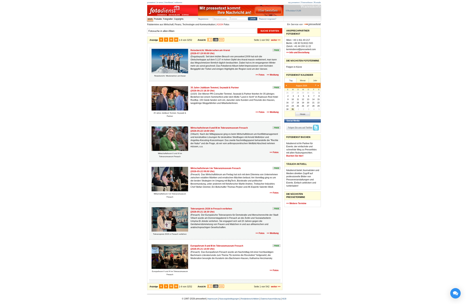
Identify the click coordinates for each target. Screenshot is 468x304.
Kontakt (317, 2)
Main (150, 18)
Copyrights (178, 18)
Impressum (212, 299)
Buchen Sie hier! (294, 156)
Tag (290, 80)
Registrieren (203, 19)
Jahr (315, 80)
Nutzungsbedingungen (229, 299)
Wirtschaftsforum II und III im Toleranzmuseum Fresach (219, 128)
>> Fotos (260, 75)
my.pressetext (294, 2)
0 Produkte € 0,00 (293, 11)
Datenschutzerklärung (270, 299)
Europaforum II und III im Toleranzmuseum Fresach (216, 246)
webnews (178, 2)
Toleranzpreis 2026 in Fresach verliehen (211, 208)
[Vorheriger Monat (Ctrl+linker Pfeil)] (286, 85)
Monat (302, 80)
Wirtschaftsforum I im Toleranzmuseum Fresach (215, 168)
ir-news (160, 2)
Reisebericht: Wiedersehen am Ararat (210, 50)
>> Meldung (273, 75)
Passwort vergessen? (267, 19)
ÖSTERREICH (162, 15)
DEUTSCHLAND (174, 15)
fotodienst (169, 2)
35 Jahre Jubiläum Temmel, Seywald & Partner (214, 87)
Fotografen (168, 18)
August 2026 (301, 86)
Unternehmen (307, 2)
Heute (302, 114)
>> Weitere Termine (296, 203)
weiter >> (275, 40)
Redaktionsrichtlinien (250, 299)
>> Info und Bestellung (297, 52)
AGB (284, 299)
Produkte (158, 18)
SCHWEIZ (185, 15)
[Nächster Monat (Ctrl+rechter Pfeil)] (318, 85)
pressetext (151, 2)
